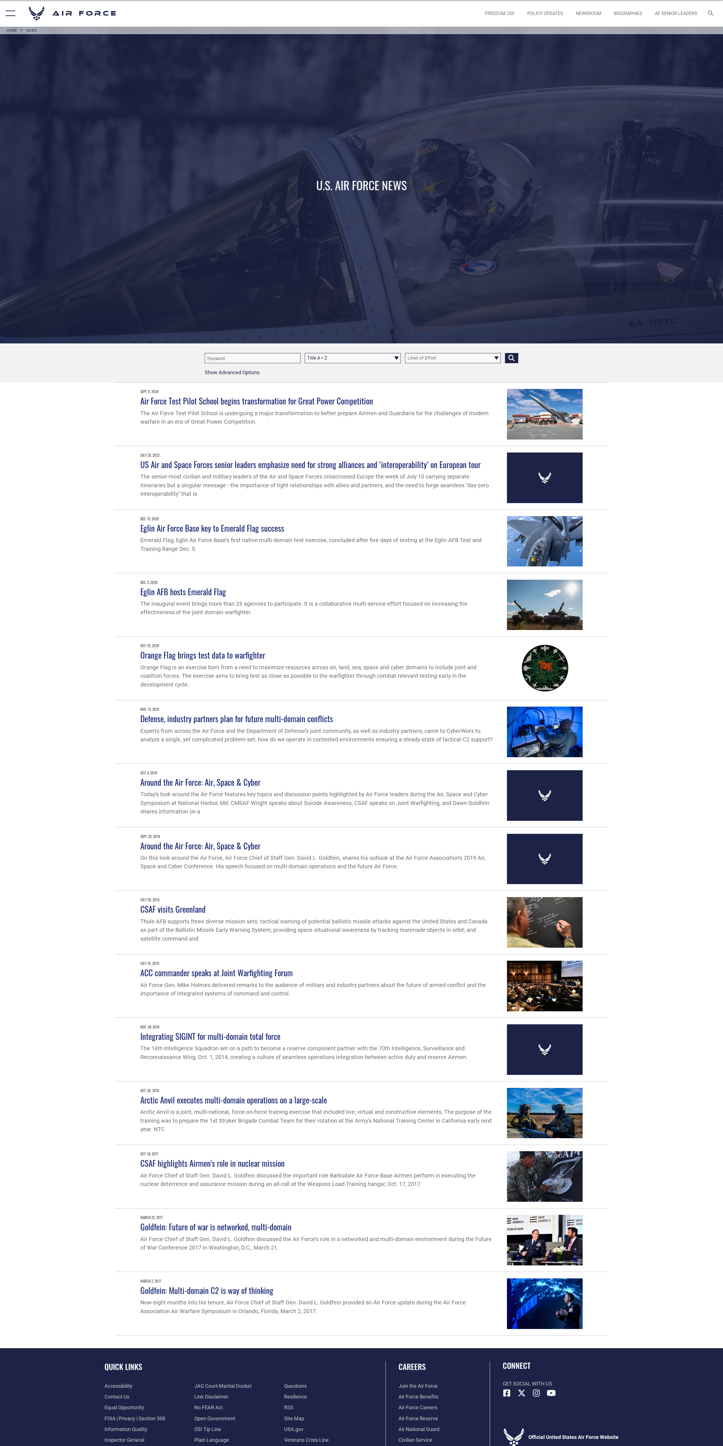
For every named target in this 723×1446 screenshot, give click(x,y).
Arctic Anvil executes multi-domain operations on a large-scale (233, 1100)
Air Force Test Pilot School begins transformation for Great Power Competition (256, 401)
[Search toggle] (711, 13)
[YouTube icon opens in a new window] (551, 1393)
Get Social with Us (527, 1384)
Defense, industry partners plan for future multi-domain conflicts (236, 718)
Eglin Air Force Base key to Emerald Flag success (212, 528)
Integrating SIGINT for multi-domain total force (210, 1036)
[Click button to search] (511, 358)
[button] (9, 13)
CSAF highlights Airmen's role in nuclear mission (212, 1163)
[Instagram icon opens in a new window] (536, 1393)
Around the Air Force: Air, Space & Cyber (200, 782)
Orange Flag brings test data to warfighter (202, 655)
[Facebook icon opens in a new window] (507, 1393)
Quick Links (123, 1366)
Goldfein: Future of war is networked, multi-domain (215, 1226)
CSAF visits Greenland (173, 909)
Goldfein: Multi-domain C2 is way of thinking (206, 1290)
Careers (412, 1366)
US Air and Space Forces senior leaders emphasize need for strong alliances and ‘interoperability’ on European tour (310, 464)
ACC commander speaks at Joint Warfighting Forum (216, 972)
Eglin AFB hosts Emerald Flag (183, 591)
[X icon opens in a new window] (521, 1393)
